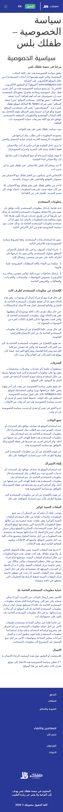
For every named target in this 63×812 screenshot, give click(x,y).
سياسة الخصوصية (47, 717)
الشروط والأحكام (48, 709)
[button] (5, 6)
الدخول (30, 6)
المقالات (52, 701)
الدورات (52, 752)
